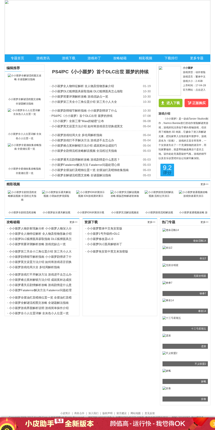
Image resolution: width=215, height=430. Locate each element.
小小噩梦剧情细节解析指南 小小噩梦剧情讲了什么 (84, 110)
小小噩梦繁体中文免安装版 (104, 228)
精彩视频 (145, 58)
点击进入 (200, 89)
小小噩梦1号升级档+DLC (103, 233)
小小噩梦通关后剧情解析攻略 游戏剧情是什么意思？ (85, 159)
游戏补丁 (94, 58)
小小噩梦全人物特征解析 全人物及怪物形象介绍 (82, 86)
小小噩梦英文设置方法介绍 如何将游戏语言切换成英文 (87, 126)
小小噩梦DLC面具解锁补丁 (104, 244)
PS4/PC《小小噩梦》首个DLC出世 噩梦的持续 (100, 71)
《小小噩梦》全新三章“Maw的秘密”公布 (77, 121)
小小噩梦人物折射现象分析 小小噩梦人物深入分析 (40, 229)
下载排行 (171, 58)
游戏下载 (68, 58)
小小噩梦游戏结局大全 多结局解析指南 (76, 135)
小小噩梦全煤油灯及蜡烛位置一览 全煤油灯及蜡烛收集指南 (90, 170)
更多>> (204, 184)
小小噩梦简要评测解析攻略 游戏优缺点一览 (79, 96)
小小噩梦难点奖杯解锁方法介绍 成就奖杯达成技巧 (84, 145)
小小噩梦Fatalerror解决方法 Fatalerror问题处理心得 (85, 164)
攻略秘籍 (120, 58)
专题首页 (17, 58)
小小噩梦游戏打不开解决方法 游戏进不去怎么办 (82, 140)
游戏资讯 (43, 58)
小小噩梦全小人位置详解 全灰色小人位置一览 (39, 313)
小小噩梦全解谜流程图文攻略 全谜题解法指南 (81, 175)
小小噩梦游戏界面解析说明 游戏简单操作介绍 (39, 308)
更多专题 (196, 58)
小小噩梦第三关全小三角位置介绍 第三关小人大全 (84, 101)
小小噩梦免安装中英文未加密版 (107, 251)
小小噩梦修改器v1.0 (100, 239)
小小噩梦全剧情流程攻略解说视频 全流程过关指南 (84, 150)
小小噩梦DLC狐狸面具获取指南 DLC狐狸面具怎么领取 (87, 91)
